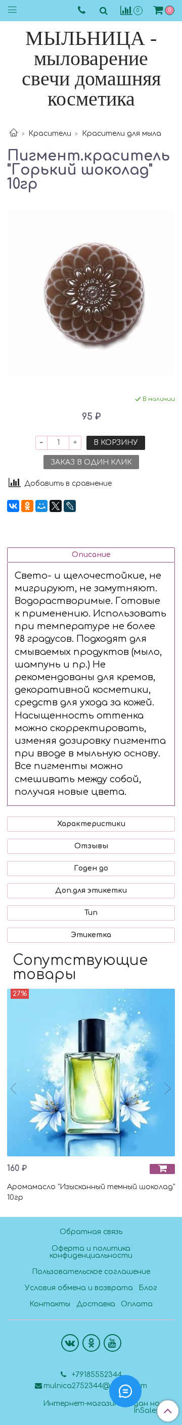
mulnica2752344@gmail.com (95, 1386)
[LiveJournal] (70, 506)
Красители (49, 133)
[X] (56, 506)
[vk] (70, 1343)
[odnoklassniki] (91, 1343)
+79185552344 (96, 1375)
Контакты (49, 1304)
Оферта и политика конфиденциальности (91, 1252)
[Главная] (13, 133)
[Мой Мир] (41, 506)
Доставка (95, 1304)
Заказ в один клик (91, 462)
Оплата (137, 1304)
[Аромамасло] (91, 1072)
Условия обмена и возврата (79, 1288)
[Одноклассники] (27, 506)
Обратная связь (91, 1232)
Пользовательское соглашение (91, 1272)
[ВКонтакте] (13, 506)
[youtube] (112, 1343)
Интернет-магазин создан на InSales (101, 1407)
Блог (148, 1288)
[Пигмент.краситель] (91, 293)
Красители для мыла (121, 133)
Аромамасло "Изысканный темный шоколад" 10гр (91, 1192)
